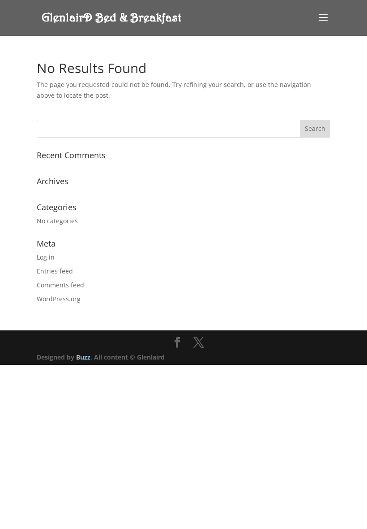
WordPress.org (59, 299)
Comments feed (60, 285)
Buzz (83, 357)
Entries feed (55, 271)
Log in (46, 257)
